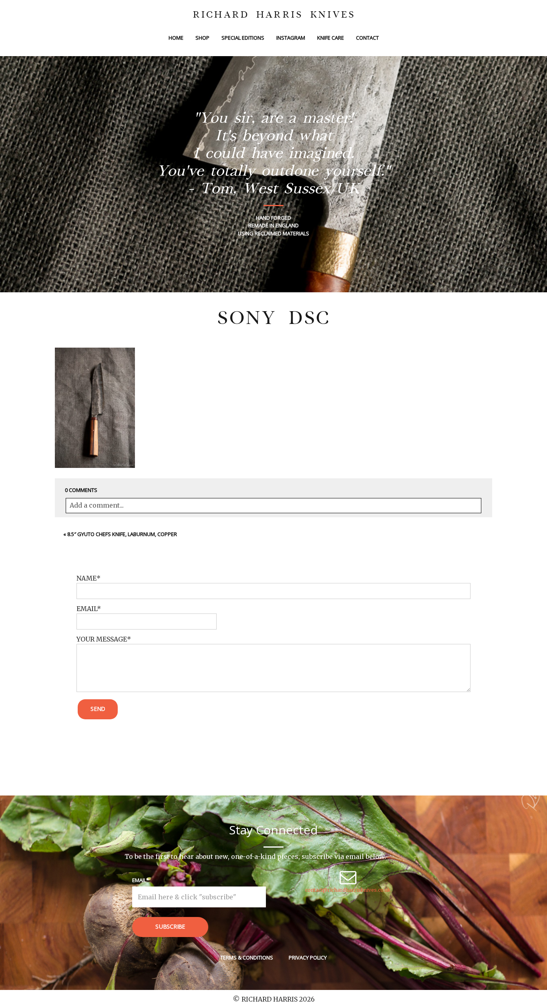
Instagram (290, 37)
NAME (86, 578)
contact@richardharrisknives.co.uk (347, 890)
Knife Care (330, 37)
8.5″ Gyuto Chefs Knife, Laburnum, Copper (122, 534)
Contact (367, 37)
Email (139, 880)
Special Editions (242, 37)
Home (176, 37)
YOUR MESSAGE (101, 639)
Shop (202, 37)
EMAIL (86, 609)
